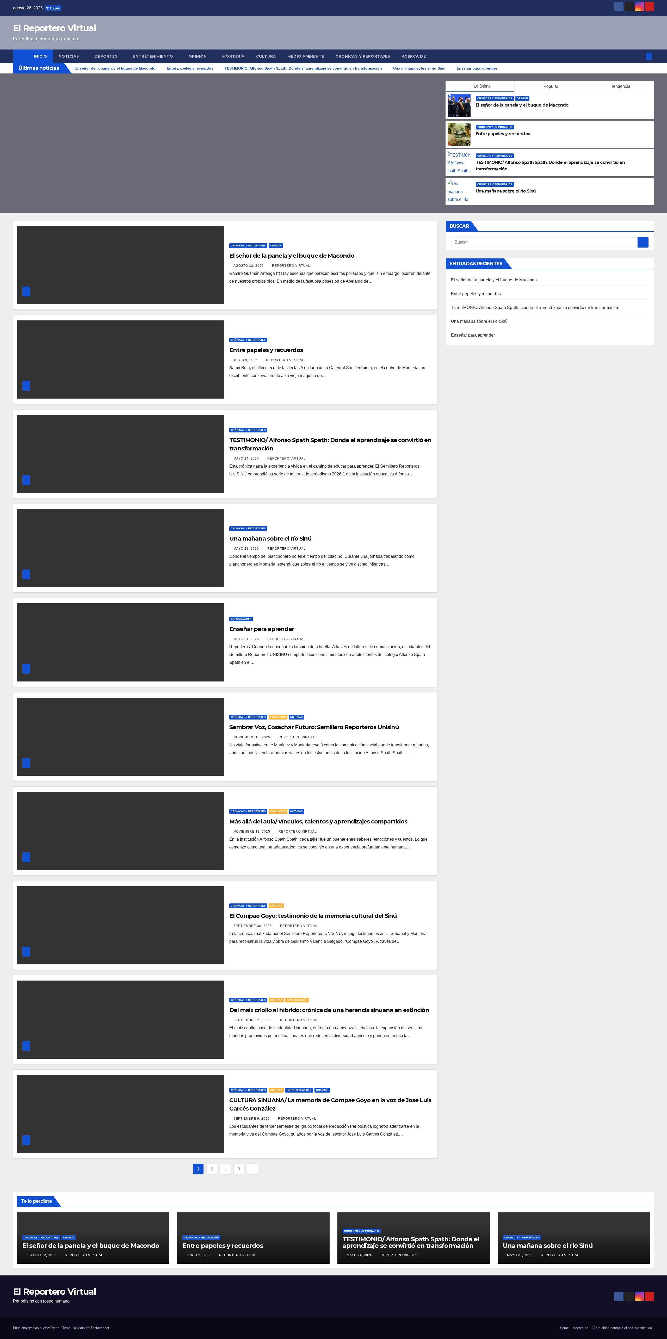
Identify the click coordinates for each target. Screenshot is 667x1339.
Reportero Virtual (291, 266)
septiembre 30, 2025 (253, 926)
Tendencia (620, 86)
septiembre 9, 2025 (252, 1118)
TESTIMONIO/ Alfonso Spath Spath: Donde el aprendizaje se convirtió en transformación (535, 307)
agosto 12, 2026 (249, 266)
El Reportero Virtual (54, 28)
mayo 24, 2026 (246, 458)
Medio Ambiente (305, 56)
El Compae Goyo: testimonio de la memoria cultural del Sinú (313, 915)
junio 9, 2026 (246, 360)
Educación (278, 717)
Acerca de (414, 56)
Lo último (482, 86)
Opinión (198, 56)
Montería (233, 56)
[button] (640, 56)
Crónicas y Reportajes (363, 56)
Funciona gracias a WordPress (36, 1328)
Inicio (40, 56)
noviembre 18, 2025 (252, 737)
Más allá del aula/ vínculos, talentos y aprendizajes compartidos (318, 821)
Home (564, 1328)
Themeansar (99, 1328)
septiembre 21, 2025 (253, 1020)
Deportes (107, 56)
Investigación (297, 1000)
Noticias (70, 56)
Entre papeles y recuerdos (503, 133)
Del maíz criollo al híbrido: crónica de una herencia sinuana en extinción (329, 1010)
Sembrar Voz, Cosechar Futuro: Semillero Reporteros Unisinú (314, 727)
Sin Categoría (241, 618)
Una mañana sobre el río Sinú (506, 191)
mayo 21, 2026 (246, 548)
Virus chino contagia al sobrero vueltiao (622, 1328)
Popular (550, 86)
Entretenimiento (153, 56)
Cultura (266, 56)
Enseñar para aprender (261, 629)
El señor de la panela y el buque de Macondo (522, 105)
